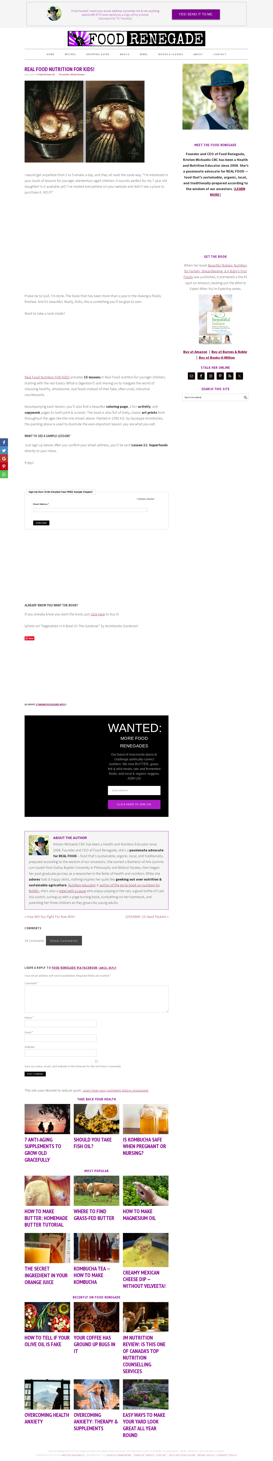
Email (29, 1032)
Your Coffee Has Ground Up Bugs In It (94, 1344)
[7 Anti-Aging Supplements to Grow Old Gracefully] (47, 1119)
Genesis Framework (119, 1455)
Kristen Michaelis (73, 1455)
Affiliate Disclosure (77, 74)
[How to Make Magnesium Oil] (145, 1191)
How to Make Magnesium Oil (139, 1214)
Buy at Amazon (195, 351)
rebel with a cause (72, 891)
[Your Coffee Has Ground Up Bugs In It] (96, 1317)
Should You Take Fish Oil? (93, 1143)
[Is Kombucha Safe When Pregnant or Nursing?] (145, 1119)
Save (31, 638)
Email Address (41, 504)
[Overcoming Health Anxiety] (47, 1394)
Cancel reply (108, 968)
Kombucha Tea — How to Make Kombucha (92, 1275)
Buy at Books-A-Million (217, 357)
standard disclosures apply (50, 704)
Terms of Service (143, 1455)
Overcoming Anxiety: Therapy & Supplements (96, 1421)
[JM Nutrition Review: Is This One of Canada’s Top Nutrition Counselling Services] (145, 1317)
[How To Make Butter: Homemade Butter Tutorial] (47, 1191)
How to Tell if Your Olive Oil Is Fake (47, 1341)
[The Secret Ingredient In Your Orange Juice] (47, 1248)
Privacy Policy (206, 1455)
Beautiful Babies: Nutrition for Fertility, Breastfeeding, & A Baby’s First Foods (215, 271)
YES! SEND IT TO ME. (196, 14)
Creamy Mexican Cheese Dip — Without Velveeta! (144, 1279)
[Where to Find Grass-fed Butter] (96, 1191)
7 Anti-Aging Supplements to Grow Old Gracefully (43, 1149)
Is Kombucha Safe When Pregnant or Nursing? (144, 1146)
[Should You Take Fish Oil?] (96, 1119)
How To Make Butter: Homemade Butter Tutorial (46, 1217)
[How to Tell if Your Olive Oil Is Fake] (47, 1317)
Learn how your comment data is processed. (116, 1090)
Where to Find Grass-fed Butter (94, 1214)
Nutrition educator (82, 885)
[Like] (4, 442)
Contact (161, 1455)
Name (29, 1017)
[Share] (4, 450)
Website (30, 1047)
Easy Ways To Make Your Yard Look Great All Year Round (144, 1425)
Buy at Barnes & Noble (229, 351)
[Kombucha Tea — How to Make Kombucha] (96, 1248)
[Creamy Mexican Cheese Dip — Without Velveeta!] (145, 1250)
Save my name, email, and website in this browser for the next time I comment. (73, 1066)
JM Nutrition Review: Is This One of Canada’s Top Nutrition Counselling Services (144, 1354)
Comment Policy (227, 1455)
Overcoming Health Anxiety (47, 1418)
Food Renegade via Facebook (75, 968)
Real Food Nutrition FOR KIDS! (47, 377)
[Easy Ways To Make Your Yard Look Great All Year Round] (145, 1394)
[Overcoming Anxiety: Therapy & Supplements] (96, 1394)
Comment (31, 983)
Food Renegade (136, 36)
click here (98, 614)
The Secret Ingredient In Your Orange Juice (46, 1275)
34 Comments (64, 74)
